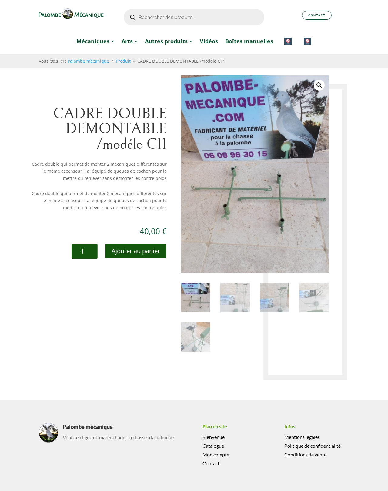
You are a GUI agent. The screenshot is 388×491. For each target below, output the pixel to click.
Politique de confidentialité (312, 446)
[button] (319, 85)
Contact (316, 15)
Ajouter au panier (136, 251)
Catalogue (213, 446)
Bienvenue (213, 437)
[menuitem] (95, 41)
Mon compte (215, 454)
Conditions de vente (305, 454)
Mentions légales (302, 437)
